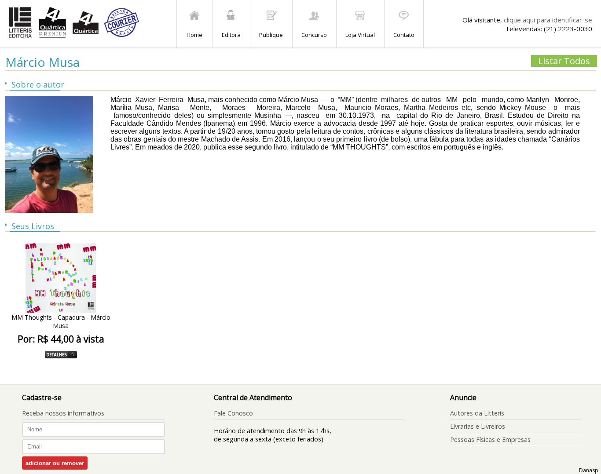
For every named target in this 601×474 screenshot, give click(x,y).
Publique (271, 35)
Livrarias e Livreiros (477, 426)
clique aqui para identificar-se (548, 19)
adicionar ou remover (55, 463)
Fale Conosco (233, 413)
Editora (231, 35)
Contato (403, 35)
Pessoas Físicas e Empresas (490, 439)
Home (194, 35)
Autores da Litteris (477, 413)
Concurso (314, 35)
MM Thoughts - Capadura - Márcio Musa (60, 321)
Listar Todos (564, 61)
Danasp (588, 470)
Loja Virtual (360, 35)
